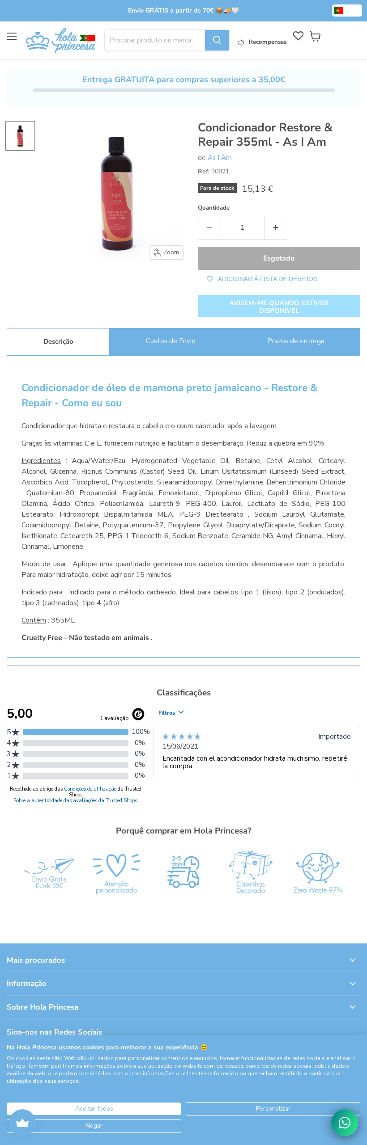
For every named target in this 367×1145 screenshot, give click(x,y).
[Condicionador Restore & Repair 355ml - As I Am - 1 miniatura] (20, 136)
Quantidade (214, 208)
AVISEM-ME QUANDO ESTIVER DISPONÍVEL (279, 307)
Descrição (58, 341)
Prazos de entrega (296, 341)
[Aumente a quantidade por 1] (276, 227)
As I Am (220, 157)
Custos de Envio (171, 341)
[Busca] (217, 40)
